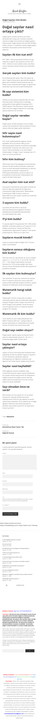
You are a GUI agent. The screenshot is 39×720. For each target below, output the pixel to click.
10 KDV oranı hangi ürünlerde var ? (11, 553)
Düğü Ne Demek (8, 433)
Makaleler (10, 417)
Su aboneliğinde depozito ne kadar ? (11, 540)
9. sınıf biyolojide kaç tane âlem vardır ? (12, 557)
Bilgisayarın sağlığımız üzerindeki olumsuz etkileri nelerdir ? (17, 574)
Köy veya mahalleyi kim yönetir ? (10, 570)
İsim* (3, 473)
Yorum (4, 453)
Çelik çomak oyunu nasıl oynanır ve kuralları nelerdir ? (16, 561)
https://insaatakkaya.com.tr (9, 525)
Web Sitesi (5, 489)
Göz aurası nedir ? (7, 544)
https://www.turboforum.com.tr (10, 523)
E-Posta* (4, 481)
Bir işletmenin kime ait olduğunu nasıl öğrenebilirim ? (15, 548)
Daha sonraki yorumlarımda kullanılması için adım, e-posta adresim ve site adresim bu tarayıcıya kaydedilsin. (17, 499)
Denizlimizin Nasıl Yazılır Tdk (13, 427)
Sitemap (34, 525)
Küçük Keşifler (19, 11)
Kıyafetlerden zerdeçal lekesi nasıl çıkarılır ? (13, 566)
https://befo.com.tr (25, 525)
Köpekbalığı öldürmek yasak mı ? (10, 578)
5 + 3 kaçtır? (5, 505)
